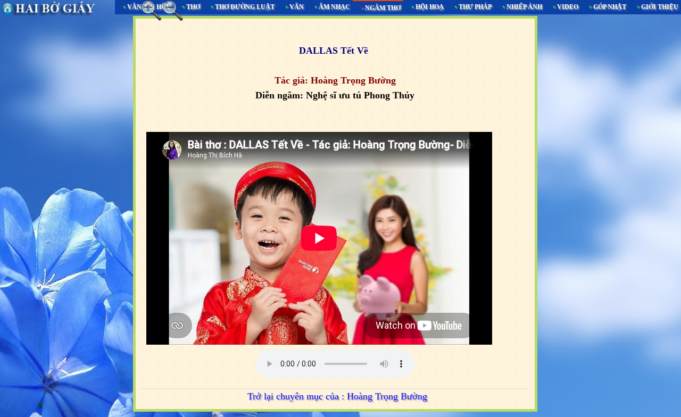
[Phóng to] (151, 10)
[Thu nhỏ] (173, 10)
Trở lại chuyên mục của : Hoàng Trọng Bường (337, 396)
